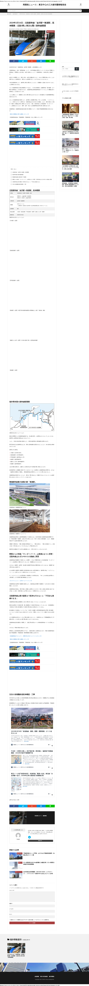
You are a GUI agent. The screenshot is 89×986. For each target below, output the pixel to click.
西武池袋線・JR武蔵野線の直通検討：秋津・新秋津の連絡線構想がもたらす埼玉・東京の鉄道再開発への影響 (70, 185)
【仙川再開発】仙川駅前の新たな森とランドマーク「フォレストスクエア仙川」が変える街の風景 (70, 167)
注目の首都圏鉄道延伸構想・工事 (18, 184)
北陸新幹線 (29, 29)
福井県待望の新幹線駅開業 (17, 174)
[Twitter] (22, 61)
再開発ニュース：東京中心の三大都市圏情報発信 (44, 5)
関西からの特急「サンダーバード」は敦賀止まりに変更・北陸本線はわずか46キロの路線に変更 (31, 179)
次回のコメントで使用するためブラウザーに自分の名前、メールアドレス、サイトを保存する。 (30, 919)
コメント (11, 890)
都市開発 (35, 29)
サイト (10, 914)
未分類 (77, 173)
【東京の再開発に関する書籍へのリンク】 (19, 114)
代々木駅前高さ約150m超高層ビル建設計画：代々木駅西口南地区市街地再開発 (38, 863)
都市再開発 (17, 29)
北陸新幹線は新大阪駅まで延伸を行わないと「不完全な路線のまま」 (26, 181)
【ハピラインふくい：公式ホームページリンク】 (20, 580)
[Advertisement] (32, 156)
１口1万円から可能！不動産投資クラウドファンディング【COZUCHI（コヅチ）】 (70, 77)
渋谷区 (21, 862)
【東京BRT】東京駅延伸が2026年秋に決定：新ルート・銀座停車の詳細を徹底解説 (70, 133)
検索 (63, 66)
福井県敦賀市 (12, 29)
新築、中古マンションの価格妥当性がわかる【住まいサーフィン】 (70, 84)
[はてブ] (41, 61)
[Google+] (32, 61)
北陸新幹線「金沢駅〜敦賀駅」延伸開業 (20, 172)
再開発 (25, 29)
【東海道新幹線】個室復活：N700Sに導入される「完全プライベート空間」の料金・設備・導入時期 (70, 116)
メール (11, 908)
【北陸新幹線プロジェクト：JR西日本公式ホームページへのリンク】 (25, 636)
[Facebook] (13, 61)
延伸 (32, 29)
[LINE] (50, 61)
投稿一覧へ (40, 840)
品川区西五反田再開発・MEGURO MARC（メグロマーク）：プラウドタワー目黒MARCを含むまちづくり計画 (38, 872)
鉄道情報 (21, 29)
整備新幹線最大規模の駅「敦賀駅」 (19, 177)
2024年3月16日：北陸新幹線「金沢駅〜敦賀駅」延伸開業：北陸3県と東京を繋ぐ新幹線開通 (16, 956)
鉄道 (38, 29)
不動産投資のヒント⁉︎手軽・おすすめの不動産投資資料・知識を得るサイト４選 (38, 854)
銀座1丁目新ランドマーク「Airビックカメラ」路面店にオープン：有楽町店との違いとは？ (70, 150)
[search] (80, 11)
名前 (10, 903)
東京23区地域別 (44, 976)
